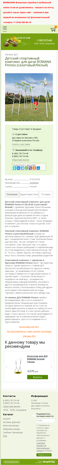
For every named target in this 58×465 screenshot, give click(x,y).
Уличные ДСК (29, 336)
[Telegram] (22, 168)
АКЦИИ (6, 418)
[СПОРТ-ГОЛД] (16, 41)
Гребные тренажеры (13, 432)
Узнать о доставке (21, 144)
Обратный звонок (20, 159)
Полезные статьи (39, 403)
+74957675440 (44, 40)
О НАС (34, 400)
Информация (39, 396)
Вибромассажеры (11, 429)
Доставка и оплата (40, 405)
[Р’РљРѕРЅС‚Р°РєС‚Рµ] (18, 168)
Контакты (9, 396)
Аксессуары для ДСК (29, 326)
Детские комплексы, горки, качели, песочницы (29, 331)
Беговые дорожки (11, 422)
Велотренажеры (11, 425)
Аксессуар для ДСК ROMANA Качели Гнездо (37, 359)
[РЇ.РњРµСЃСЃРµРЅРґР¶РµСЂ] (14, 168)
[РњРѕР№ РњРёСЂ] (38, 168)
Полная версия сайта (11, 462)
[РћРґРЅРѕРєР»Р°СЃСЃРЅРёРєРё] (34, 168)
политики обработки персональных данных (43, 447)
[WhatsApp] (26, 168)
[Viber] (30, 168)
